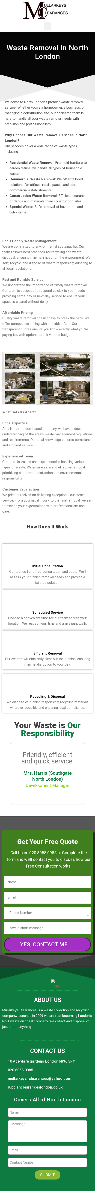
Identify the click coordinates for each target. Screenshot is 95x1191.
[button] (47, 26)
